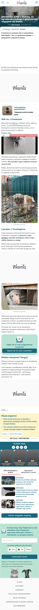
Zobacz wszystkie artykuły (19, 515)
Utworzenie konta (19, 557)
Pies (13, 549)
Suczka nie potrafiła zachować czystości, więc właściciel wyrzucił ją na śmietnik (26, 482)
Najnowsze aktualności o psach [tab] (28, 471)
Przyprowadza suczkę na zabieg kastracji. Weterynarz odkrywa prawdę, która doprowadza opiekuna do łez (27, 493)
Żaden (28, 549)
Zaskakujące (19, 500)
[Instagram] (21, 447)
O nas (19, 582)
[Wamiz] (22, 2)
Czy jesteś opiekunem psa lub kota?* (19, 545)
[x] (17, 447)
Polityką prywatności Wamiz (19, 564)
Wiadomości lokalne (16, 434)
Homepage (6, 29)
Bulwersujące (20, 477)
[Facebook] (13, 447)
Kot (22, 549)
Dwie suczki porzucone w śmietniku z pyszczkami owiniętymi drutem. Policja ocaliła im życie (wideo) (20, 421)
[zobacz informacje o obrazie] (37, 8)
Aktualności (15, 29)
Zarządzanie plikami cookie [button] (19, 602)
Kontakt (19, 590)
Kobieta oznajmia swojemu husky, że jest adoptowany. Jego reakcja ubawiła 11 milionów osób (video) (25, 505)
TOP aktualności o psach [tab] (10, 471)
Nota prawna (19, 598)
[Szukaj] (7, 2)
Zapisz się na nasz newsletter (19, 351)
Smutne (22, 29)
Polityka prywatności (19, 594)
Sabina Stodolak (15, 24)
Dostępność (20, 606)
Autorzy (19, 586)
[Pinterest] (25, 447)
